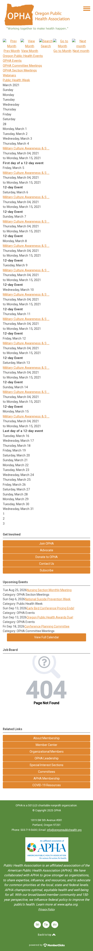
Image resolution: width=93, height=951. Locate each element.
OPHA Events (12, 61)
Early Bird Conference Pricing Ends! (50, 608)
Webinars (9, 75)
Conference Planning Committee (46, 626)
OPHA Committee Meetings (22, 66)
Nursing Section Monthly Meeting (49, 590)
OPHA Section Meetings (20, 70)
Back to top (45, 934)
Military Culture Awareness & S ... (26, 148)
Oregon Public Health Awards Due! (50, 617)
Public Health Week (16, 80)
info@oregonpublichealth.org (64, 829)
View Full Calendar (46, 637)
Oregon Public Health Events (23, 56)
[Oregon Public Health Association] (37, 32)
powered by (36, 945)
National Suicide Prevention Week (48, 599)
